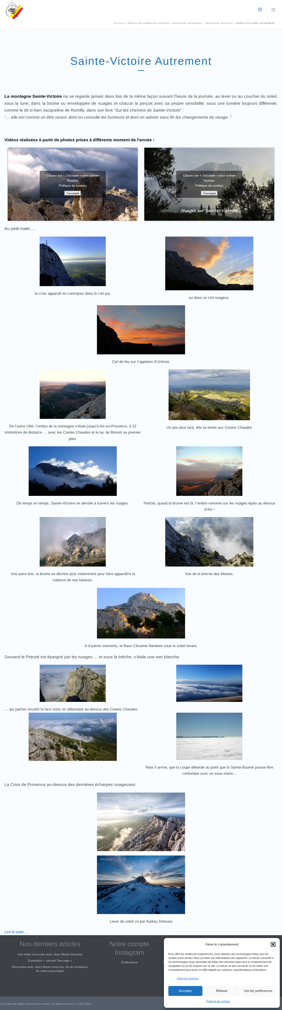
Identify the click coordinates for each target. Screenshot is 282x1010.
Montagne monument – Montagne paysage (203, 23)
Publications (129, 962)
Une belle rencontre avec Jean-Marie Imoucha (50, 954)
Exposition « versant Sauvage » (50, 960)
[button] (273, 944)
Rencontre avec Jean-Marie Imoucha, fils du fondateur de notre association (50, 969)
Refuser (222, 991)
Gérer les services (188, 978)
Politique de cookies (218, 1001)
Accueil (119, 23)
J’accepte (72, 193)
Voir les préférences (258, 991)
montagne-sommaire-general (149, 23)
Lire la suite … (16, 932)
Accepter (185, 991)
